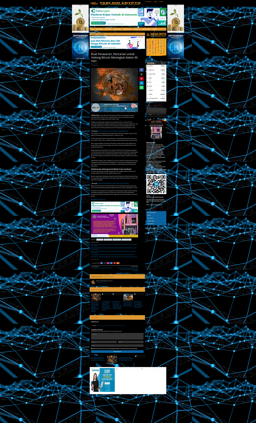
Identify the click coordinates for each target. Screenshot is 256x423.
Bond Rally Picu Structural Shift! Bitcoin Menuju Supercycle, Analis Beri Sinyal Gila (138, 304)
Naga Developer (159, 229)
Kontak (152, 230)
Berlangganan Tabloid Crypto (98, 199)
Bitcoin (149, 215)
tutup (80, 5)
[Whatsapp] (141, 87)
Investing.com (156, 102)
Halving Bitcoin (116, 239)
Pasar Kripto (150, 218)
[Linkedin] (111, 263)
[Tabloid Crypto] (115, 3)
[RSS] (117, 263)
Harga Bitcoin (150, 223)
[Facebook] (101, 263)
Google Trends (107, 239)
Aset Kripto (100, 239)
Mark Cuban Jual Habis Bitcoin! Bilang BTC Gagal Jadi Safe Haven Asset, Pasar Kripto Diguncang (114, 256)
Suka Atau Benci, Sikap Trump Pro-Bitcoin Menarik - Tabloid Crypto (111, 325)
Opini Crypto (94, 51)
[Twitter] (104, 263)
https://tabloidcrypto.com (101, 282)
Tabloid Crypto (108, 276)
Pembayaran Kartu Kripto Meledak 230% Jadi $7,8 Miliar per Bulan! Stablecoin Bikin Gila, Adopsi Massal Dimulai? (106, 306)
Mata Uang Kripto (126, 239)
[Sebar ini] (141, 70)
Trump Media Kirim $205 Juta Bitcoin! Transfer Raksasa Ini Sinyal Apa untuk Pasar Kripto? (112, 254)
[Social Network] (142, 5)
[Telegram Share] (141, 83)
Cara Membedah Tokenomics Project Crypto (101, 267)
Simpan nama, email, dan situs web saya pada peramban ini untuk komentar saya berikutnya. (115, 348)
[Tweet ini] (141, 74)
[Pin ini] (141, 79)
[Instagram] (108, 263)
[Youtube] (114, 263)
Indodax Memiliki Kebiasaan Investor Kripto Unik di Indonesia (113, 183)
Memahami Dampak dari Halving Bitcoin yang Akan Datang (113, 131)
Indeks (148, 230)
